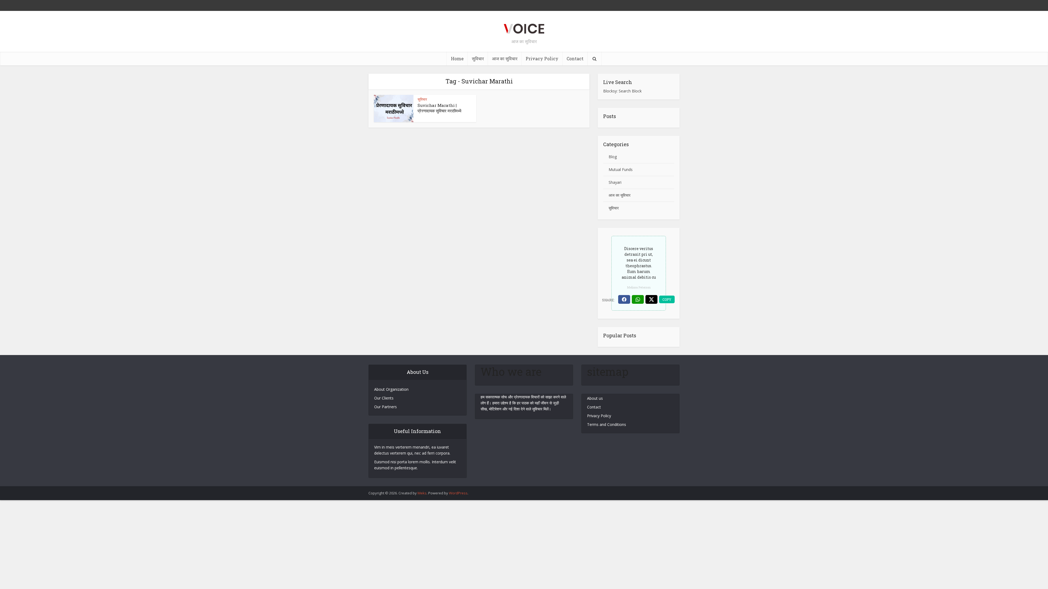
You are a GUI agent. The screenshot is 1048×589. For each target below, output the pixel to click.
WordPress (458, 493)
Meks (422, 493)
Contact (575, 58)
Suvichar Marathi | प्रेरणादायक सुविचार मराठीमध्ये (439, 108)
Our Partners (385, 406)
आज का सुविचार (504, 58)
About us (595, 398)
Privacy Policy (542, 58)
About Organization (391, 389)
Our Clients (384, 398)
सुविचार (478, 58)
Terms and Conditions (606, 424)
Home (457, 58)
